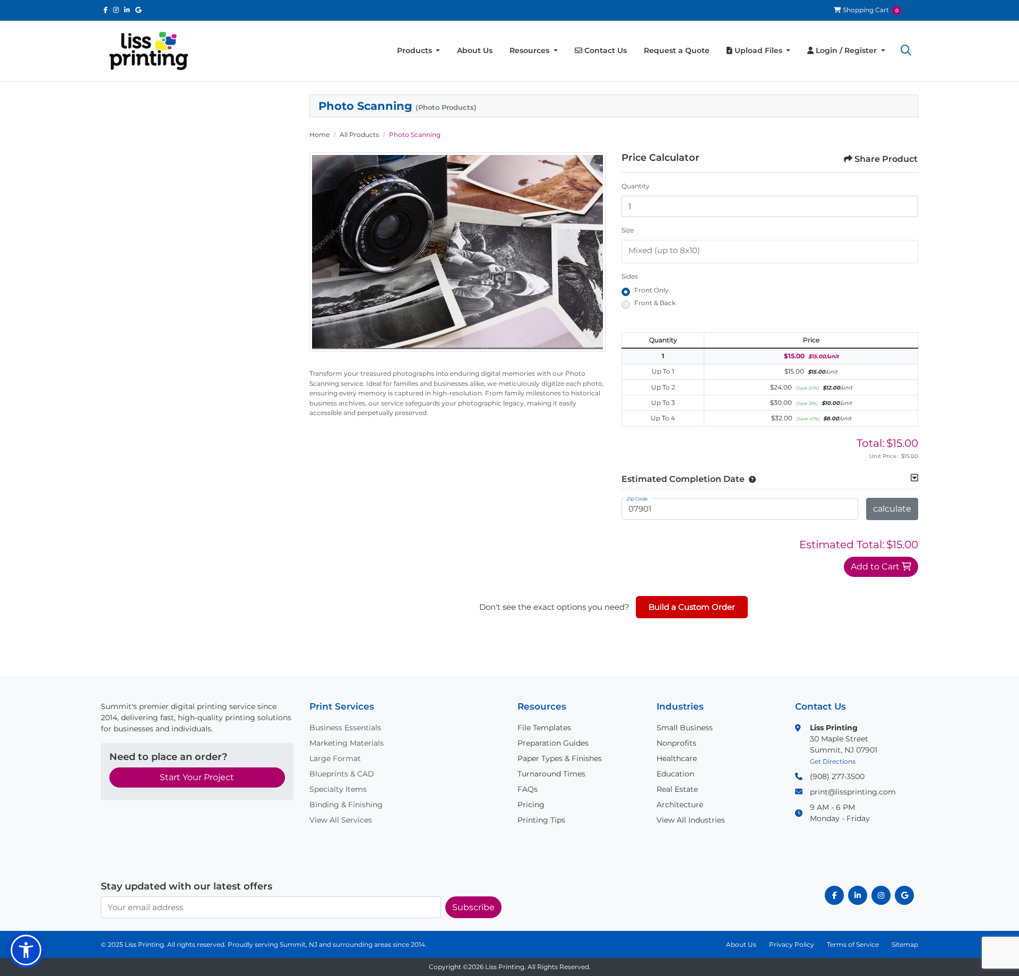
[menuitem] (418, 50)
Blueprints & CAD (341, 774)
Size (627, 230)
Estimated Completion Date (683, 479)
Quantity (635, 186)
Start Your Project (197, 777)
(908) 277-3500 (837, 776)
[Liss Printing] (148, 51)
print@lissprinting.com (853, 792)
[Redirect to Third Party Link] (105, 10)
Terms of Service (853, 944)
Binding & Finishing (346, 804)
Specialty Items (338, 789)
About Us (741, 944)
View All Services (340, 820)
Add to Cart (876, 567)
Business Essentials (345, 727)
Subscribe (473, 907)
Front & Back (655, 303)
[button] (906, 51)
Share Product (886, 159)
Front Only (651, 290)
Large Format (335, 758)
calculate (892, 509)
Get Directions (833, 761)
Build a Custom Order (692, 607)
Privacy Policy (791, 944)
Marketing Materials (346, 743)
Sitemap (905, 944)
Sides (629, 276)
